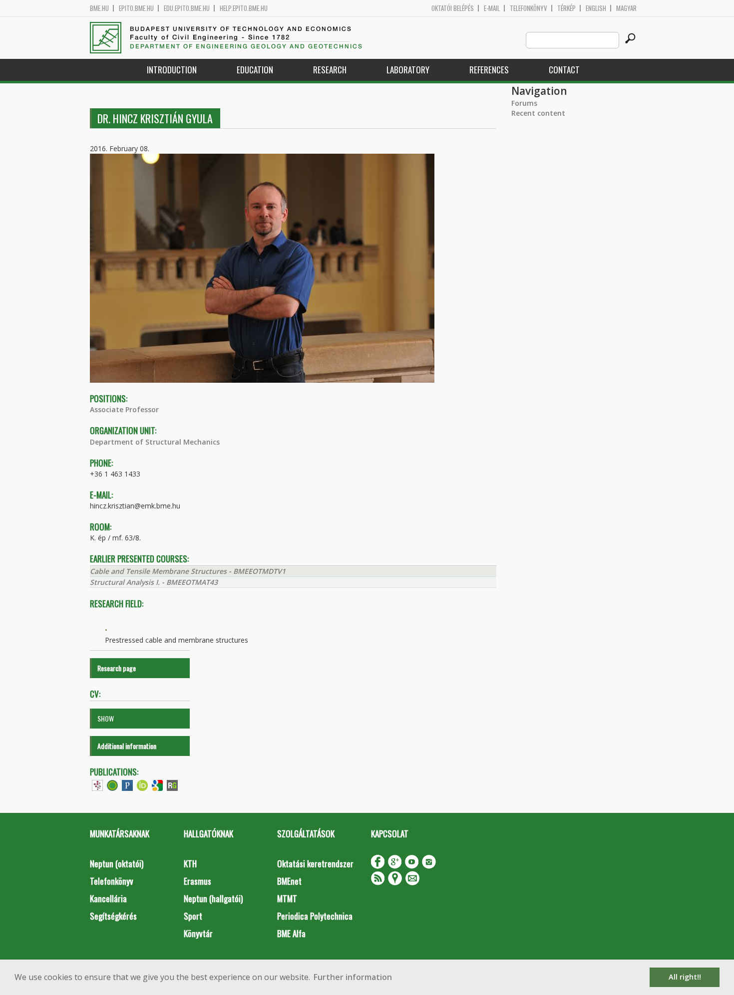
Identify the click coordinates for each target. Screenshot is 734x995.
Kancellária (108, 898)
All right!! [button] (685, 977)
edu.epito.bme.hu (187, 8)
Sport (193, 916)
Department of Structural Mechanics (155, 442)
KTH (190, 863)
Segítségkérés (113, 916)
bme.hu (99, 8)
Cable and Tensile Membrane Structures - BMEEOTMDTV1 (188, 571)
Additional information (126, 746)
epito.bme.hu (136, 8)
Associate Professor (124, 409)
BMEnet (289, 881)
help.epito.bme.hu (244, 8)
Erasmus (197, 881)
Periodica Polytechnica (315, 916)
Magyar (626, 8)
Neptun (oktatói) (116, 863)
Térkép (566, 8)
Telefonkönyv (528, 8)
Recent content (538, 113)
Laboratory (407, 69)
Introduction (172, 69)
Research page (116, 668)
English (596, 8)
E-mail (492, 8)
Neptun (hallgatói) (213, 898)
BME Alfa (291, 933)
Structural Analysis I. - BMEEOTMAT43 (154, 582)
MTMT (287, 898)
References (489, 69)
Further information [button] (353, 977)
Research (330, 69)
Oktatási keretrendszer (315, 863)
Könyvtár (198, 933)
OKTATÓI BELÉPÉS (452, 8)
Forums (524, 103)
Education (255, 69)
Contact (564, 69)
